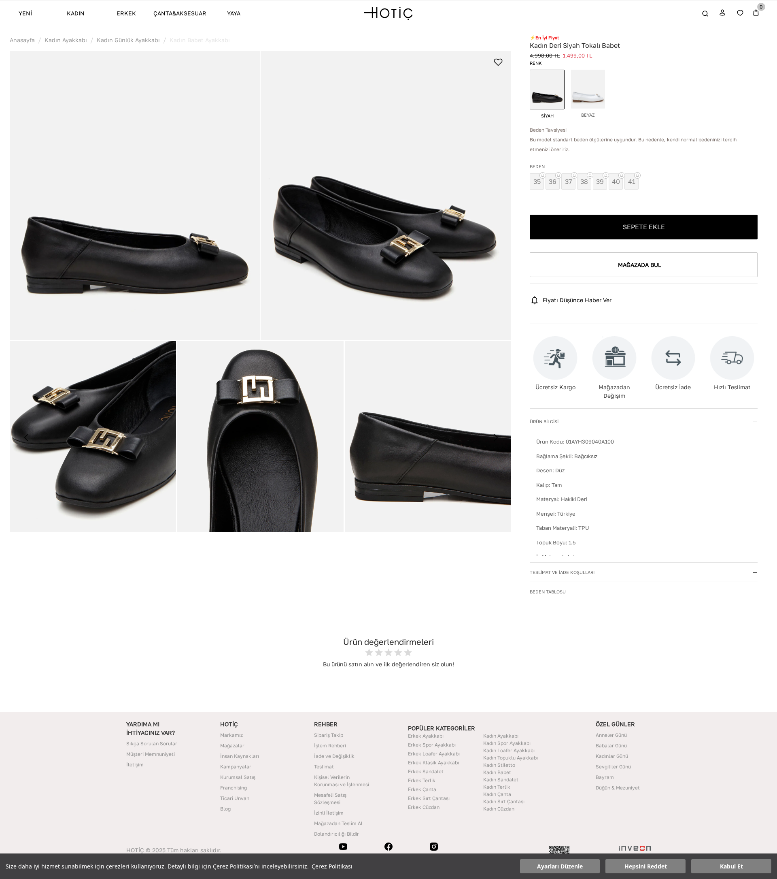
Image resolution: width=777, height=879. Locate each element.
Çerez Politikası (332, 866)
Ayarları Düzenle (560, 866)
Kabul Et (731, 866)
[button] (135, 195)
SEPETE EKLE (644, 227)
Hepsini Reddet (645, 866)
